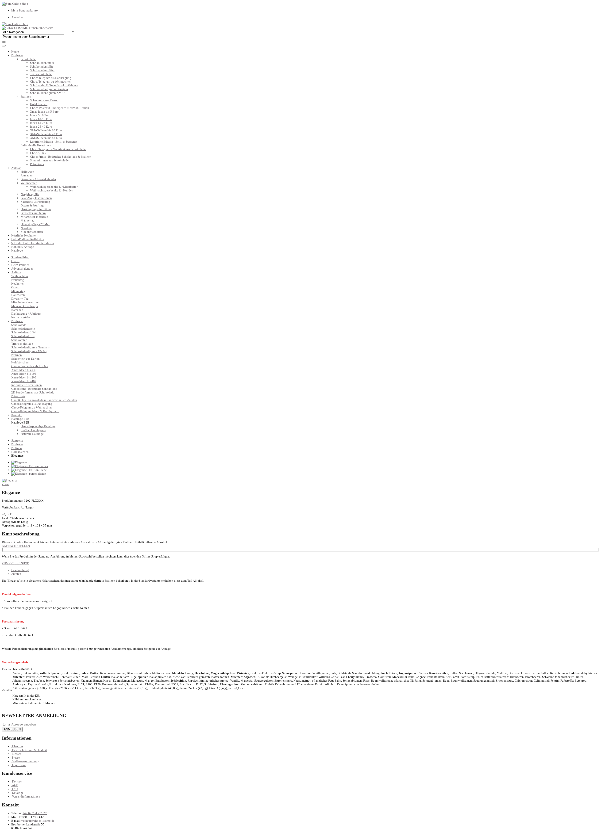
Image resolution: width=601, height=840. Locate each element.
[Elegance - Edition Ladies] (29, 466)
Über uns (17, 746)
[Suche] (4, 42)
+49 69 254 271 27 (35, 813)
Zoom (5, 484)
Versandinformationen (26, 796)
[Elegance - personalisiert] (28, 473)
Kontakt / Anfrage (22, 246)
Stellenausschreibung (25, 761)
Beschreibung (20, 570)
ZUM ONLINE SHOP (15, 563)
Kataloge (17, 250)
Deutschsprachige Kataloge (38, 426)
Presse (16, 757)
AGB (15, 785)
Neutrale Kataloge (32, 433)
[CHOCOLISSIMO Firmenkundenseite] (27, 28)
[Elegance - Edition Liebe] (29, 470)
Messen (17, 754)
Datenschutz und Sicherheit (29, 750)
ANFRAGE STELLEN (16, 546)
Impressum (19, 765)
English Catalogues (33, 430)
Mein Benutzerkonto (24, 10)
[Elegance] (19, 462)
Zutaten (16, 574)
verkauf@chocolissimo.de (37, 820)
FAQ (15, 789)
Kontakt (17, 781)
